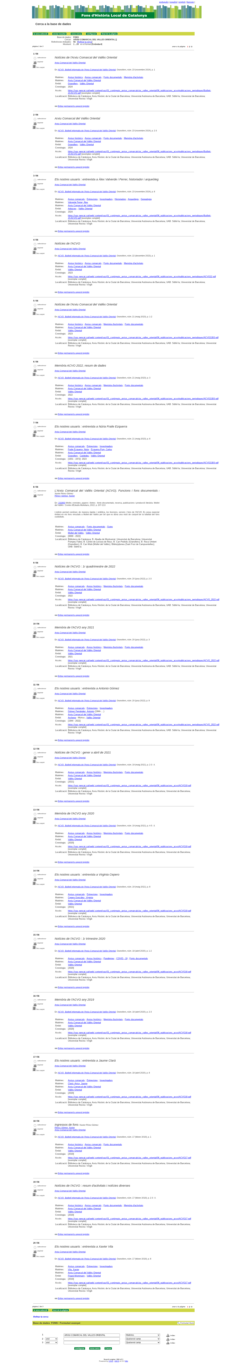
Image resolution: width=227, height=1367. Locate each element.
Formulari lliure (187, 1323)
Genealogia (146, 199)
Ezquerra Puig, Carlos (101, 449)
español (173, 2)
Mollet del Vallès (76, 533)
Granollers (73, 83)
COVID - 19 (121, 958)
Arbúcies (72, 208)
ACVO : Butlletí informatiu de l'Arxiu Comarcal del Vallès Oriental (87, 70)
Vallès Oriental (87, 83)
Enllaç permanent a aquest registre (73, 106)
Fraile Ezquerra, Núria (78, 449)
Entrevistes (92, 199)
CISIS (111, 1361)
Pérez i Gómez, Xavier (65, 496)
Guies (110, 526)
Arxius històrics (75, 77)
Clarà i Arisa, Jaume (77, 1083)
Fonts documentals (113, 77)
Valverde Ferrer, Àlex (78, 202)
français (190, 2)
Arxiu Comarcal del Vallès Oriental (70, 63)
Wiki (126, 1361)
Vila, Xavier (73, 1269)
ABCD (116, 1361)
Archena (72, 717)
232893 (61, 503)
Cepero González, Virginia (80, 897)
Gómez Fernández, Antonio (81, 711)
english (182, 2)
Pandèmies (109, 958)
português (163, 2)
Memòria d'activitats (133, 77)
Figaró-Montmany (76, 1276)
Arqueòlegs (133, 199)
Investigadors (106, 199)
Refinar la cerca (85, 42)
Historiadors (120, 199)
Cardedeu (84, 456)
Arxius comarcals (93, 77)
